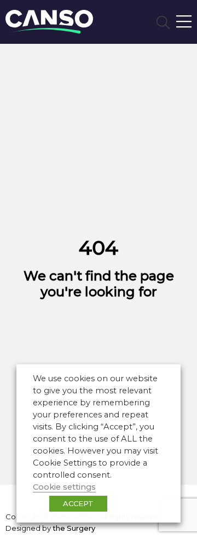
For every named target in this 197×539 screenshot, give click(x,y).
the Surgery (74, 528)
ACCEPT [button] (78, 503)
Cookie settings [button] (64, 487)
